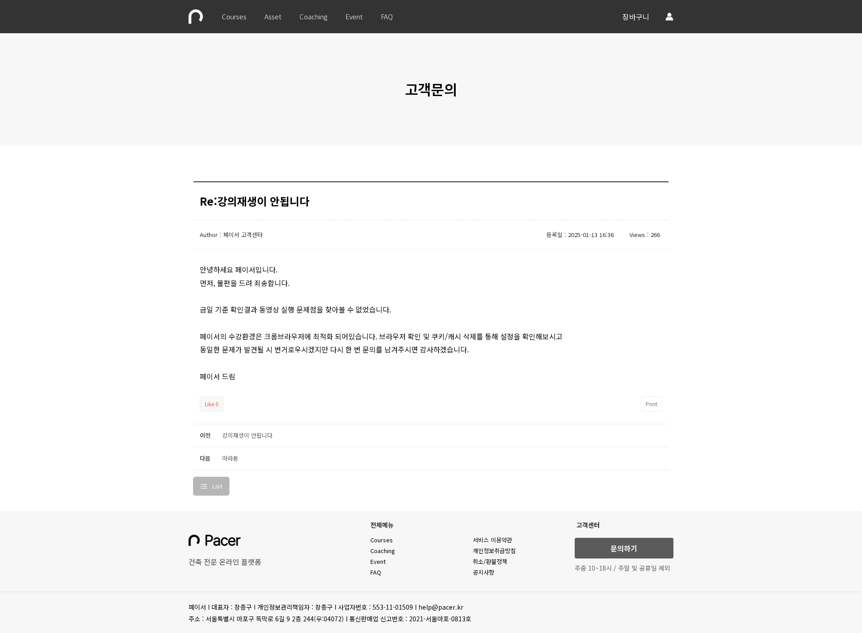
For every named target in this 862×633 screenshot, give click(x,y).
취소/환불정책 (490, 561)
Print (651, 404)
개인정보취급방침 (494, 550)
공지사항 (483, 572)
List (217, 486)
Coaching (313, 16)
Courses (234, 16)
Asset (272, 16)
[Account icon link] (669, 17)
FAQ (387, 16)
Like (212, 404)
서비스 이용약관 (492, 540)
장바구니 (635, 16)
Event (354, 16)
